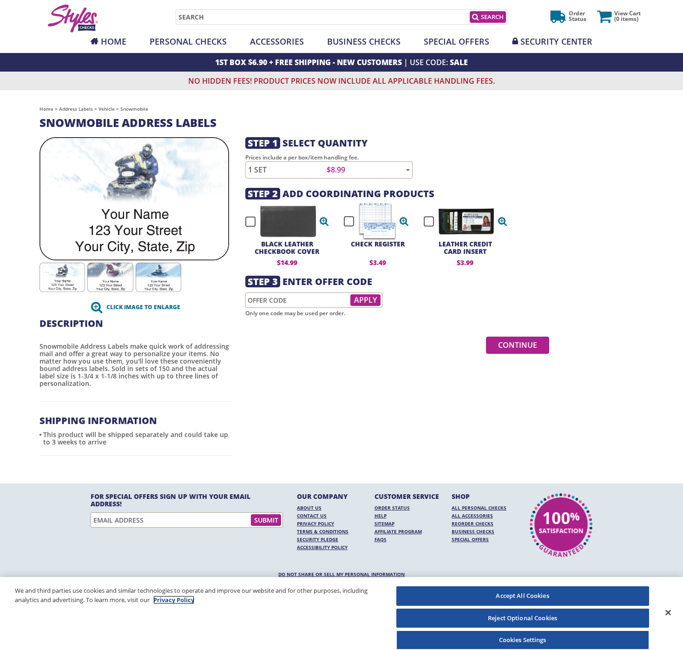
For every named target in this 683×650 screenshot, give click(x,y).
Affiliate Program (398, 531)
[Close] (668, 612)
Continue (517, 345)
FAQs (380, 539)
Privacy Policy (315, 523)
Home (113, 41)
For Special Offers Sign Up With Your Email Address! (170, 500)
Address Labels (76, 109)
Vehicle (107, 109)
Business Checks (364, 41)
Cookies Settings (522, 640)
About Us (309, 508)
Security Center (556, 41)
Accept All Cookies (522, 595)
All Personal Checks (479, 508)
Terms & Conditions (322, 531)
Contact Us (312, 515)
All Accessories (472, 515)
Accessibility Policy (322, 547)
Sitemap (384, 523)
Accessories (277, 41)
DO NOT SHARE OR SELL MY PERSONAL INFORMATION (341, 574)
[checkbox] (283, 221)
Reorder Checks (472, 523)
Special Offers (456, 41)
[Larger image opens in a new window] (134, 197)
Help (380, 515)
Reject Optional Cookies (522, 618)
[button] (324, 221)
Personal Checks (188, 41)
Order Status (392, 508)
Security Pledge (317, 539)
